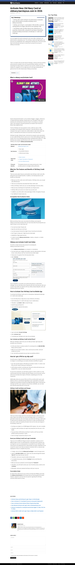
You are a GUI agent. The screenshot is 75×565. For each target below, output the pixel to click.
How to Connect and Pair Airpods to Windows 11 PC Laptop (59, 25)
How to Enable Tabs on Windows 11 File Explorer (59, 56)
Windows (46, 2)
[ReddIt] (23, 518)
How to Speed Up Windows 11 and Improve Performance (59, 37)
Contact (56, 0)
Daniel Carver (20, 524)
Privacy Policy (60, 0)
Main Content (22, 157)
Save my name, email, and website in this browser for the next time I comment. (24, 555)
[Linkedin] (21, 518)
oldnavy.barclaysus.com (23, 146)
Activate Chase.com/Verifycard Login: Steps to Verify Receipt (25, 499)
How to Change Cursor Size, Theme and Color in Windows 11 (59, 18)
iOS (51, 2)
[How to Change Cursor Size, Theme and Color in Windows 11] (50, 19)
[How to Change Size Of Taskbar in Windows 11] (50, 63)
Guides (41, 2)
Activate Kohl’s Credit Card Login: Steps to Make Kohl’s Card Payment (27, 511)
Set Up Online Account (24, 161)
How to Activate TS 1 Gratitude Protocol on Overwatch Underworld (26, 501)
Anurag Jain (56, 21)
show (17, 72)
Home (11, 5)
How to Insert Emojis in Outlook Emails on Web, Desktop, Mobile (59, 50)
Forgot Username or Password (26, 159)
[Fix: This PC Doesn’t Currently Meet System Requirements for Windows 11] (50, 44)
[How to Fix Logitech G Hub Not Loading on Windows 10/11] (50, 31)
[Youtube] (16, 0)
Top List (54, 2)
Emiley (55, 33)
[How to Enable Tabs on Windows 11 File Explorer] (50, 56)
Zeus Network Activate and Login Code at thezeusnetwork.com (26, 505)
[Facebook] (11, 0)
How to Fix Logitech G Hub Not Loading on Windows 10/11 (59, 31)
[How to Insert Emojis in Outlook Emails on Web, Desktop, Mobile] (50, 50)
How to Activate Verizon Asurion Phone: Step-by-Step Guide (25, 503)
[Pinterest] (12, 0)
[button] (63, 2)
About (53, 0)
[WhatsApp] (14, 518)
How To (36, 2)
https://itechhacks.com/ (21, 525)
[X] (14, 0)
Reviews (60, 2)
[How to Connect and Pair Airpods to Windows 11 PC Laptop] (50, 25)
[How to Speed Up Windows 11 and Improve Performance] (50, 37)
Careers (64, 0)
